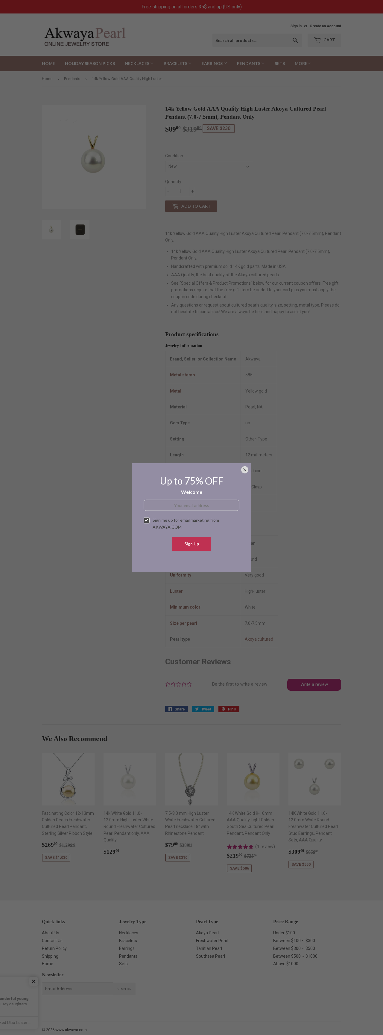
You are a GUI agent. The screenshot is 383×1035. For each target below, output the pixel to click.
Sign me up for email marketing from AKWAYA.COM (186, 523)
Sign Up (191, 543)
